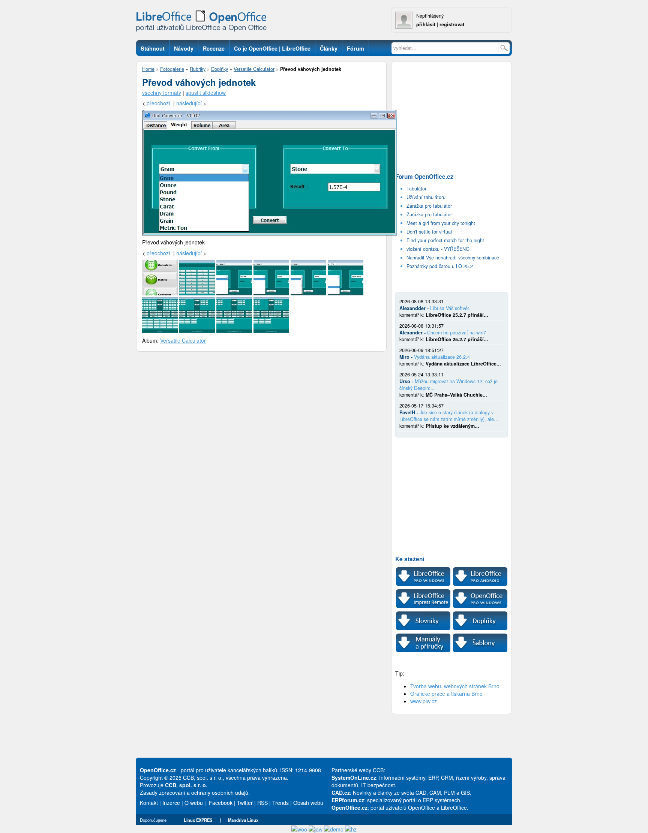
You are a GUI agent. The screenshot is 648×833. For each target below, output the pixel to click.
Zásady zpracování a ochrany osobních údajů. (195, 792)
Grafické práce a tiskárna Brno (446, 693)
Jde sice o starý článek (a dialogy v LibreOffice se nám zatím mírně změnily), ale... (448, 415)
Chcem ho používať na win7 (456, 332)
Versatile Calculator (254, 69)
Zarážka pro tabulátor (429, 205)
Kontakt (149, 802)
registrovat (452, 24)
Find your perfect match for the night (445, 240)
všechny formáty (161, 92)
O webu (193, 802)
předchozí (158, 103)
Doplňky (219, 69)
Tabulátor (416, 188)
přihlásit (425, 24)
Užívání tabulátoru (426, 197)
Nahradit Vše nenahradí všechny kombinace (452, 257)
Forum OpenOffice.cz (424, 176)
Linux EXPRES (198, 820)
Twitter (245, 802)
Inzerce (171, 802)
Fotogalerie (172, 69)
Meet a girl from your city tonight (440, 223)
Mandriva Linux (243, 820)
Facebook (220, 802)
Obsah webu (308, 802)
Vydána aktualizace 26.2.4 (442, 357)
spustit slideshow (206, 92)
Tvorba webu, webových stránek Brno (455, 686)
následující (189, 103)
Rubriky (198, 69)
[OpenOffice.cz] (203, 22)
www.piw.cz (423, 701)
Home (148, 69)
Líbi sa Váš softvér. (450, 308)
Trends (280, 802)
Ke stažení (409, 559)
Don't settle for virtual (429, 231)
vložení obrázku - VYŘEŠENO (438, 249)
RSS (262, 802)
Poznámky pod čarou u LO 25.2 (439, 266)
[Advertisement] (451, 115)
